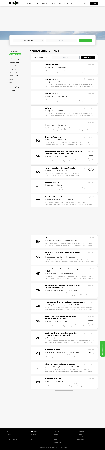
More (10, 82)
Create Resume (58, 437)
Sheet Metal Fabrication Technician (56, 197)
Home (8, 431)
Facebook (81, 431)
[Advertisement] (52, 18)
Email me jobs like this (40, 57)
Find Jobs (85, 40)
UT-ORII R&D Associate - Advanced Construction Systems (64, 302)
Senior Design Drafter (52, 182)
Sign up (94, 3)
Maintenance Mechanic (52, 350)
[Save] (84, 65)
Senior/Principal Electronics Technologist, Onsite (61, 168)
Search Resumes (35, 437)
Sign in (86, 3)
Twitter (81, 434)
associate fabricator (15, 54)
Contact (9, 434)
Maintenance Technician (53, 137)
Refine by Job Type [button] (14, 87)
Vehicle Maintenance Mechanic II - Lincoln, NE (60, 364)
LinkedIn (81, 437)
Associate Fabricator (51, 65)
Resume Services (58, 442)
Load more (64, 392)
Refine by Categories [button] (15, 59)
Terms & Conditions (12, 439)
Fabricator (48, 108)
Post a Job (33, 434)
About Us (9, 437)
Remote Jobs (80, 439)
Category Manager (51, 238)
